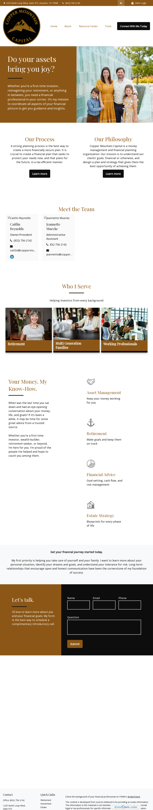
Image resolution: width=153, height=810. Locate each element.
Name (71, 598)
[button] (54, 26)
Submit (75, 644)
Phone (122, 598)
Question (73, 617)
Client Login (140, 3)
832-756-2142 (58, 244)
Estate (43, 807)
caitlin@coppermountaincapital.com (23, 250)
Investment (45, 803)
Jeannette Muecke (53, 226)
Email (96, 598)
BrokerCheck (134, 796)
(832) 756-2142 (72, 3)
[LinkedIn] (121, 3)
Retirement (45, 800)
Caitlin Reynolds (17, 226)
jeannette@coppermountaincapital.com (59, 254)
